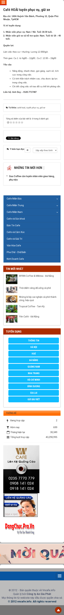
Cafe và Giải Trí (14, 239)
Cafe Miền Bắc (14, 198)
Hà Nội (33, 347)
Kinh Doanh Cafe (15, 259)
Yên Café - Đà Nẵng (29, 316)
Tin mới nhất (14, 269)
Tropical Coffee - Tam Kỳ (32, 306)
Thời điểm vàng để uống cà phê (35, 288)
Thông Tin (33, 340)
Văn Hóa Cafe (14, 245)
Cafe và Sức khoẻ (16, 218)
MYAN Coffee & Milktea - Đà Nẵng (36, 276)
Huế (34, 353)
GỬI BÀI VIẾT (34, 399)
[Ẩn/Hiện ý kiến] (27, 150)
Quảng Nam (34, 366)
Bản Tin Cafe (13, 225)
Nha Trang (34, 373)
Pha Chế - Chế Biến (16, 252)
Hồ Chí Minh (33, 379)
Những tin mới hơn (28, 168)
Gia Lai (33, 393)
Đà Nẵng (33, 360)
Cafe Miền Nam (15, 212)
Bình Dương (33, 386)
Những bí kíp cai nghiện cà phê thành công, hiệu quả (37, 299)
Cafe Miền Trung (15, 205)
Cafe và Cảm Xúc (16, 232)
